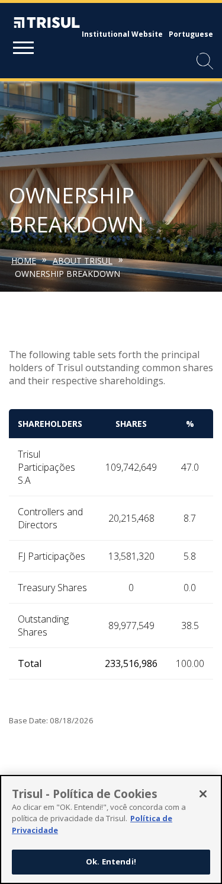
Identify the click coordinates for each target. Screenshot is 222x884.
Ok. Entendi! (111, 861)
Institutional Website (122, 34)
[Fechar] (203, 794)
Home (23, 260)
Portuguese (191, 34)
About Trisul (82, 260)
